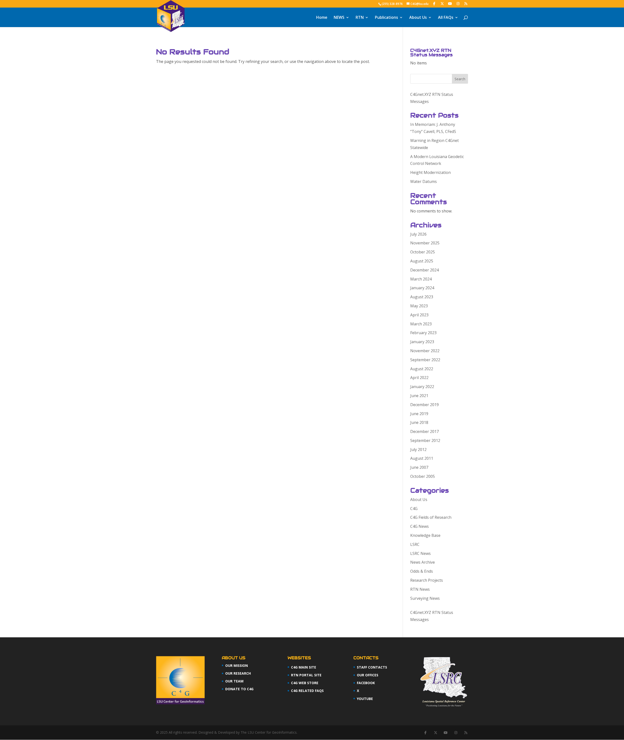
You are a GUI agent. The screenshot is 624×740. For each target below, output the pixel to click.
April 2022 (419, 377)
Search (460, 79)
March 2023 (421, 324)
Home (321, 18)
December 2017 (424, 431)
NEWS (339, 18)
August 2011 (421, 458)
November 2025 (424, 243)
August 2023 (421, 297)
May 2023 (419, 306)
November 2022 (424, 350)
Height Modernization (430, 172)
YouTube (365, 698)
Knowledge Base (425, 535)
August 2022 (421, 368)
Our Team (234, 681)
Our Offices (367, 675)
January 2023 (422, 341)
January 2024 (422, 287)
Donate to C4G (239, 689)
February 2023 (423, 332)
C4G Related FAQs (307, 690)
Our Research (238, 673)
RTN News (420, 589)
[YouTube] (450, 3)
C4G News (419, 526)
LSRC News (420, 553)
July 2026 (418, 234)
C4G (414, 508)
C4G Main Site (303, 667)
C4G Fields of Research (430, 517)
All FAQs (445, 18)
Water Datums (423, 181)
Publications (386, 18)
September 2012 (425, 440)
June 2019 (419, 413)
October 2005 (422, 476)
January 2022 (422, 386)
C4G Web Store (304, 682)
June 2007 (419, 467)
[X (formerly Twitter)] (442, 3)
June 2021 (419, 395)
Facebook (366, 682)
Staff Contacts (372, 667)
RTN (360, 18)
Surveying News (425, 598)
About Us (418, 18)
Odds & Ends (421, 571)
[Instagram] (458, 3)
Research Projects (426, 580)
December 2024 (424, 270)
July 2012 (418, 449)
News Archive (422, 562)
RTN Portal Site (306, 675)
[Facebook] (434, 3)
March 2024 (421, 279)
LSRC (414, 544)
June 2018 (419, 422)
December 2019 (424, 404)
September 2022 (425, 359)
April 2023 (419, 315)
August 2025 (421, 261)
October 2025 (422, 252)
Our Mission (236, 665)
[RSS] (466, 3)
